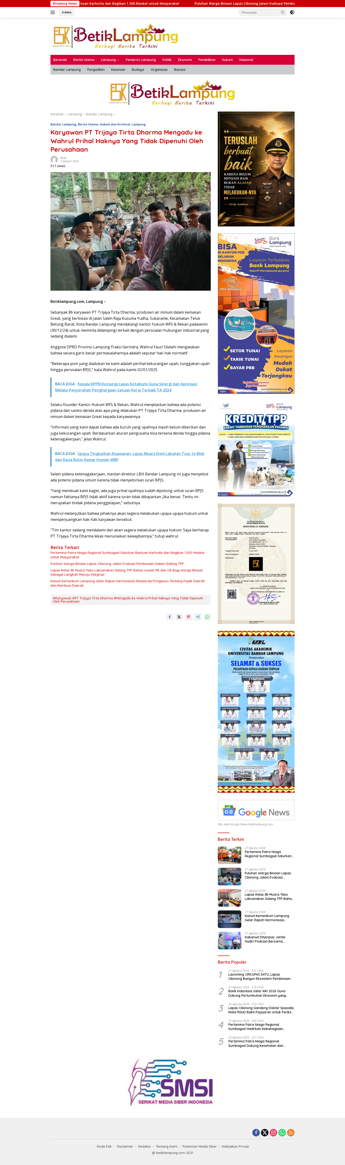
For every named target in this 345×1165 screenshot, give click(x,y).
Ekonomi (185, 60)
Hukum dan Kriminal (115, 124)
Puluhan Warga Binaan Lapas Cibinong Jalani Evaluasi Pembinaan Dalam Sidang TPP (194, 3)
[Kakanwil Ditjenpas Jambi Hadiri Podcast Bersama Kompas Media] (229, 940)
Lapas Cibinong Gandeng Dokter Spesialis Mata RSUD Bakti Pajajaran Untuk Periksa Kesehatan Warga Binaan (261, 1010)
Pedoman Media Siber (200, 1146)
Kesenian (118, 70)
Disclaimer (125, 1146)
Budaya (138, 70)
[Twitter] (264, 1133)
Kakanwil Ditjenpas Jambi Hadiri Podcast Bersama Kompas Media (265, 939)
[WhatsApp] (282, 1133)
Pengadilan (96, 70)
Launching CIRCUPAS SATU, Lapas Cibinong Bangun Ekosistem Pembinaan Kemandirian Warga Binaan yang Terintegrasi (259, 976)
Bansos (180, 70)
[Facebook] (256, 1133)
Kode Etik (104, 1146)
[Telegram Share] (197, 616)
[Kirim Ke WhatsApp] (207, 616)
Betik (63, 158)
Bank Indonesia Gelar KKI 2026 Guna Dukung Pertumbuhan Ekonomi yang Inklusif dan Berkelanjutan (257, 993)
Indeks (67, 12)
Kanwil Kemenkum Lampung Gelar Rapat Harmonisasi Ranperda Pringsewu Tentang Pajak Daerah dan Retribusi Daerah (127, 583)
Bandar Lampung (67, 70)
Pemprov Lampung (141, 60)
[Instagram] (273, 1133)
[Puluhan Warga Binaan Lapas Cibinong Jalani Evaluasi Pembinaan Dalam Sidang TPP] (229, 876)
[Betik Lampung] (115, 36)
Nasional (246, 60)
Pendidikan (206, 60)
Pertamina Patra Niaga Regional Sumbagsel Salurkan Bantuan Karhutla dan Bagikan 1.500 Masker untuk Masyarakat (127, 555)
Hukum (227, 60)
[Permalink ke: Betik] (54, 159)
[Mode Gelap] (292, 12)
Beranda (60, 60)
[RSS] (291, 1133)
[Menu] (53, 12)
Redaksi (144, 1146)
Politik (167, 60)
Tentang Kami (166, 1146)
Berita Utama (83, 60)
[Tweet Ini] (179, 616)
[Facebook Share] (169, 616)
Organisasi (159, 70)
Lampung (108, 60)
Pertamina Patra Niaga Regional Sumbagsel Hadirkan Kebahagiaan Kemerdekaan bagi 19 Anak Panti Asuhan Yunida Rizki (260, 1026)
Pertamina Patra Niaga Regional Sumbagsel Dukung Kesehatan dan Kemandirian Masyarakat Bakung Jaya (259, 1043)
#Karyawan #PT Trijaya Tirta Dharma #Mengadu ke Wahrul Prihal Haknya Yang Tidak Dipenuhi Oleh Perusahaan (128, 600)
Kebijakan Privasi (235, 1146)
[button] (283, 12)
